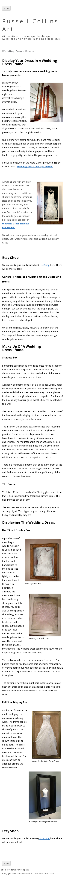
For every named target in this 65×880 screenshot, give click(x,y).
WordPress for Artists (44, 873)
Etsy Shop (44, 264)
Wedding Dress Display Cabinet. (35, 166)
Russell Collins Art (30, 25)
